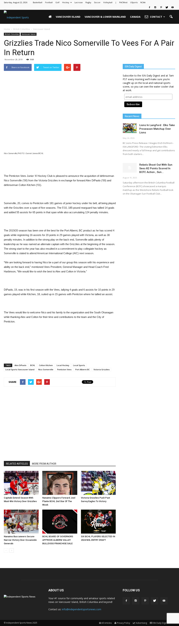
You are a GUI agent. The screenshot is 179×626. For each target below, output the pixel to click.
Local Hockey (63, 365)
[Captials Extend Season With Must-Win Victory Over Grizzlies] (21, 483)
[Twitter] (166, 7)
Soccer (97, 2)
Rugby (88, 2)
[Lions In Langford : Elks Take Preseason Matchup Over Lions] (130, 128)
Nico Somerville (45, 369)
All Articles (106, 622)
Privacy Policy (123, 622)
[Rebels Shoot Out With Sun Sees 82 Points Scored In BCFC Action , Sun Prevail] (130, 168)
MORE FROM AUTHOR (44, 463)
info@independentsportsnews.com (81, 609)
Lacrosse (78, 2)
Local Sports (79, 365)
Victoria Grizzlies (102, 369)
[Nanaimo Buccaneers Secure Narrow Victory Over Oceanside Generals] (21, 522)
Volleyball (107, 2)
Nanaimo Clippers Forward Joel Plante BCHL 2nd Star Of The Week (58, 501)
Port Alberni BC (82, 369)
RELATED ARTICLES (17, 463)
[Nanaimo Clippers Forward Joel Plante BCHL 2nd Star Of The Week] (59, 483)
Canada (135, 16)
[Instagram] (155, 7)
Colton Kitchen (46, 365)
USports (134, 2)
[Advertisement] (60, 164)
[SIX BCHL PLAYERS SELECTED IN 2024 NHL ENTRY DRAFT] (98, 522)
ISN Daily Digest (160, 622)
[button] (171, 17)
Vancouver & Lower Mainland (105, 16)
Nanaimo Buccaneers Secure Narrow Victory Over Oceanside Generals (20, 540)
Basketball (37, 2)
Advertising (141, 622)
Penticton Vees (64, 369)
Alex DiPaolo (20, 365)
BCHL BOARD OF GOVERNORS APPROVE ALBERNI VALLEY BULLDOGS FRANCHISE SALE (57, 540)
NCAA (142, 2)
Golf (57, 2)
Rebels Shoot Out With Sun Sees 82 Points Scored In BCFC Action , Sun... (155, 168)
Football (49, 2)
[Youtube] (172, 7)
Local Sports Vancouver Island (19, 369)
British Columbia (12, 34)
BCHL (32, 365)
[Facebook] (149, 7)
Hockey (65, 2)
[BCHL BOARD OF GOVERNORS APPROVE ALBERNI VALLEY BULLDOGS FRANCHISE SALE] (59, 522)
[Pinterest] (161, 7)
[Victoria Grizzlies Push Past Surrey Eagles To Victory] (98, 483)
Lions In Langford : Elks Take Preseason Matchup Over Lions (157, 129)
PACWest (123, 2)
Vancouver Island (68, 16)
